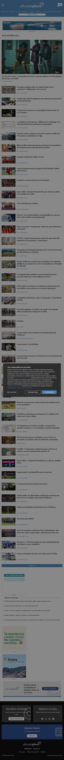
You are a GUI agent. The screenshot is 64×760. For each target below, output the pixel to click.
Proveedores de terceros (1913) (23, 378)
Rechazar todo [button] (33, 392)
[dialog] (32, 380)
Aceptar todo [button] (49, 392)
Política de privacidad (26, 388)
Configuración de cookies (14, 388)
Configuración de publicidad (14, 386)
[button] (11, 392)
